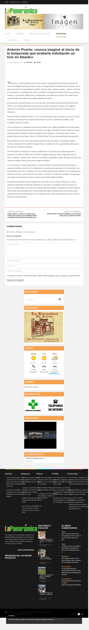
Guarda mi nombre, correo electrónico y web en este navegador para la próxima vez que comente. (44, 276)
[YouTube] (77, 2)
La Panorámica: (67, 579)
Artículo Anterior (22, 214)
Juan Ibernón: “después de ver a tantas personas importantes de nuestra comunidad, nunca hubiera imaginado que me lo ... (79, 482)
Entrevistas (61, 33)
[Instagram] (81, 2)
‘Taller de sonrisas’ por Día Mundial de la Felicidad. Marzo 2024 (32, 500)
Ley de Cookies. (60, 619)
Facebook (29, 62)
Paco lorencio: (66, 566)
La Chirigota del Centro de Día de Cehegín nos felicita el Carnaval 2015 (48, 496)
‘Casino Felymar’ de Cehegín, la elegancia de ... (46, 540)
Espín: (64, 544)
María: (64, 532)
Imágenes (12, 40)
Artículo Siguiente (64, 213)
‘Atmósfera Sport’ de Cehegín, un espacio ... (46, 594)
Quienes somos (15, 2)
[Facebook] (68, 2)
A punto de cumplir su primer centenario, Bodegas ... (46, 576)
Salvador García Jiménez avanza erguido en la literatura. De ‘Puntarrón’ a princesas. (63, 500)
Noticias (20, 33)
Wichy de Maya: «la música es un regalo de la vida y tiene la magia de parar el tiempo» (79, 492)
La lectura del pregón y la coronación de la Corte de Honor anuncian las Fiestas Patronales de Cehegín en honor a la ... (15, 482)
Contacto (24, 2)
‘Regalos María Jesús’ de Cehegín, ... (46, 558)
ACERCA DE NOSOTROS (26, 550)
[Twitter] (72, 2)
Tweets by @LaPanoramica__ (35, 458)
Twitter (38, 62)
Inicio (6, 2)
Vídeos (27, 40)
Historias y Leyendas (40, 33)
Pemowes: (65, 556)
